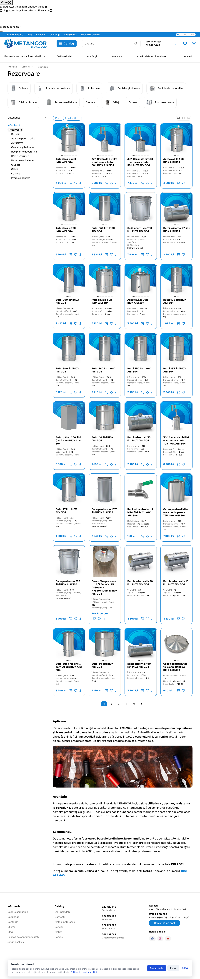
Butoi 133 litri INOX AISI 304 (174, 370)
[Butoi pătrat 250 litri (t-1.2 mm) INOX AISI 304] (69, 417)
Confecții (92, 56)
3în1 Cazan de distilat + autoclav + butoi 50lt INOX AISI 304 (140, 162)
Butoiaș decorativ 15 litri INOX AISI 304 (175, 583)
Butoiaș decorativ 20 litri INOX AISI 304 (140, 583)
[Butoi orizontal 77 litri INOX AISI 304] (176, 208)
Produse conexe (20, 177)
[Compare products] (176, 43)
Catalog (59, 906)
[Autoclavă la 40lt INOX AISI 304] (176, 139)
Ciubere (15, 164)
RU (185, 34)
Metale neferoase (65, 921)
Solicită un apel (153, 41)
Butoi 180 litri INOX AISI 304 (103, 370)
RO (178, 34)
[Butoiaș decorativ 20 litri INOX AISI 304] (140, 561)
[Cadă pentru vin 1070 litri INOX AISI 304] (105, 489)
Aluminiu (117, 56)
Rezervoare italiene (22, 160)
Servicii (59, 926)
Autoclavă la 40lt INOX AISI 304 (173, 161)
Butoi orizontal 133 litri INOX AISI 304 (138, 439)
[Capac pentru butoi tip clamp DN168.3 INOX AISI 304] (176, 644)
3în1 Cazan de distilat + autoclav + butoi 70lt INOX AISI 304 (176, 440)
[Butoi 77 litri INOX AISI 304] (69, 489)
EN (192, 34)
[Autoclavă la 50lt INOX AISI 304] (105, 280)
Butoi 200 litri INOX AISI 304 (67, 301)
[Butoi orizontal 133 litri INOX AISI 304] (140, 417)
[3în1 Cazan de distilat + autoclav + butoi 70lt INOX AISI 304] (176, 417)
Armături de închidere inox (151, 56)
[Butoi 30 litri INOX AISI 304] (105, 644)
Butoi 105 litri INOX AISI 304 (174, 301)
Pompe (59, 936)
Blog (30, 34)
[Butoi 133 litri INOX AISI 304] (176, 349)
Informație (14, 906)
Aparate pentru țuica (23, 138)
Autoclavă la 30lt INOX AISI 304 (66, 161)
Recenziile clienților (90, 34)
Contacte (40, 34)
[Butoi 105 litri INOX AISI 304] (176, 280)
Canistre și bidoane (22, 147)
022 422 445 (153, 45)
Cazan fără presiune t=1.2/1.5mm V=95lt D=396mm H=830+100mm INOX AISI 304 (104, 587)
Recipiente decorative (24, 151)
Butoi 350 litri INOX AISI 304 (103, 230)
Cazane (15, 173)
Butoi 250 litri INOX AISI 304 (139, 370)
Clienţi (11, 926)
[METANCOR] (25, 43)
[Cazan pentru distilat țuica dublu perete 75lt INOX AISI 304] (176, 489)
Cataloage (55, 34)
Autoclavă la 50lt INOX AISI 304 (102, 301)
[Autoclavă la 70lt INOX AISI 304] (69, 208)
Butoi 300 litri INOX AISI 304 (67, 370)
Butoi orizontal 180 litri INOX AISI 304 (139, 665)
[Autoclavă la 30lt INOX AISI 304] (69, 139)
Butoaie (15, 134)
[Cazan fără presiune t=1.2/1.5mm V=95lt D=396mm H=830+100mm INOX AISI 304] (105, 561)
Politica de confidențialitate (84, 972)
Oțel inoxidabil (64, 56)
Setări (185, 968)
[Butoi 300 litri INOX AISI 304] (69, 349)
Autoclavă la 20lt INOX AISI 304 (137, 301)
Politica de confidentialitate (24, 936)
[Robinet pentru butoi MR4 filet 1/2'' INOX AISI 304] (140, 489)
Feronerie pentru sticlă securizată (22, 56)
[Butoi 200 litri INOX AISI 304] (69, 280)
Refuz (173, 968)
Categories (14, 117)
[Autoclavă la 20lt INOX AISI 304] (140, 280)
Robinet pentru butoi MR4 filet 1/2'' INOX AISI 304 (140, 512)
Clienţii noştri (70, 34)
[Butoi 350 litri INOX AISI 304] (105, 208)
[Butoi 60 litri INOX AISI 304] (105, 417)
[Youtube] (168, 938)
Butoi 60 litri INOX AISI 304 (102, 439)
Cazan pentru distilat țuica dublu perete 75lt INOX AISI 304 (176, 512)
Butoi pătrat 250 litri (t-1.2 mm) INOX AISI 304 (68, 440)
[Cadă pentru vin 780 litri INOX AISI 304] (140, 208)
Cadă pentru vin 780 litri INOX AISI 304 (139, 230)
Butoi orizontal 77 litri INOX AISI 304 (176, 230)
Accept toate (156, 968)
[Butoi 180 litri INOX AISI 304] (105, 349)
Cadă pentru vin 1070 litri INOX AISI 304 (105, 511)
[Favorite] (185, 43)
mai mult (187, 56)
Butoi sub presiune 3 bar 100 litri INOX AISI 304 (69, 667)
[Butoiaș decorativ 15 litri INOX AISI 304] (176, 561)
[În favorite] (75, 183)
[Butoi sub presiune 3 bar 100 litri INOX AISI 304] (69, 644)
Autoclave (17, 142)
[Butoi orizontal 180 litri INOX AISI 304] (140, 644)
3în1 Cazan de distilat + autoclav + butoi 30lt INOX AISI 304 (104, 162)
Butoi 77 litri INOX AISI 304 (66, 511)
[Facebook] (152, 938)
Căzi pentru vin (20, 156)
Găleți (14, 169)
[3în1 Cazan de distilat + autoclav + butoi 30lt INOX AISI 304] (105, 139)
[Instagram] (160, 938)
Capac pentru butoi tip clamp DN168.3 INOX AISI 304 (175, 667)
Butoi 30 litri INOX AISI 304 (102, 665)
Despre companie (14, 34)
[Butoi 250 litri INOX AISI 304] (140, 349)
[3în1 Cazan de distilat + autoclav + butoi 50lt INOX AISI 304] (140, 139)
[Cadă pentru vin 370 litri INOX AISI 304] (69, 561)
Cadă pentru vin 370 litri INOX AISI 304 (68, 583)
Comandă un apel (164, 923)
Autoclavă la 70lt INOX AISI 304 (66, 230)
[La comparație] (80, 183)
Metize (58, 931)
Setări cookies (16, 941)
